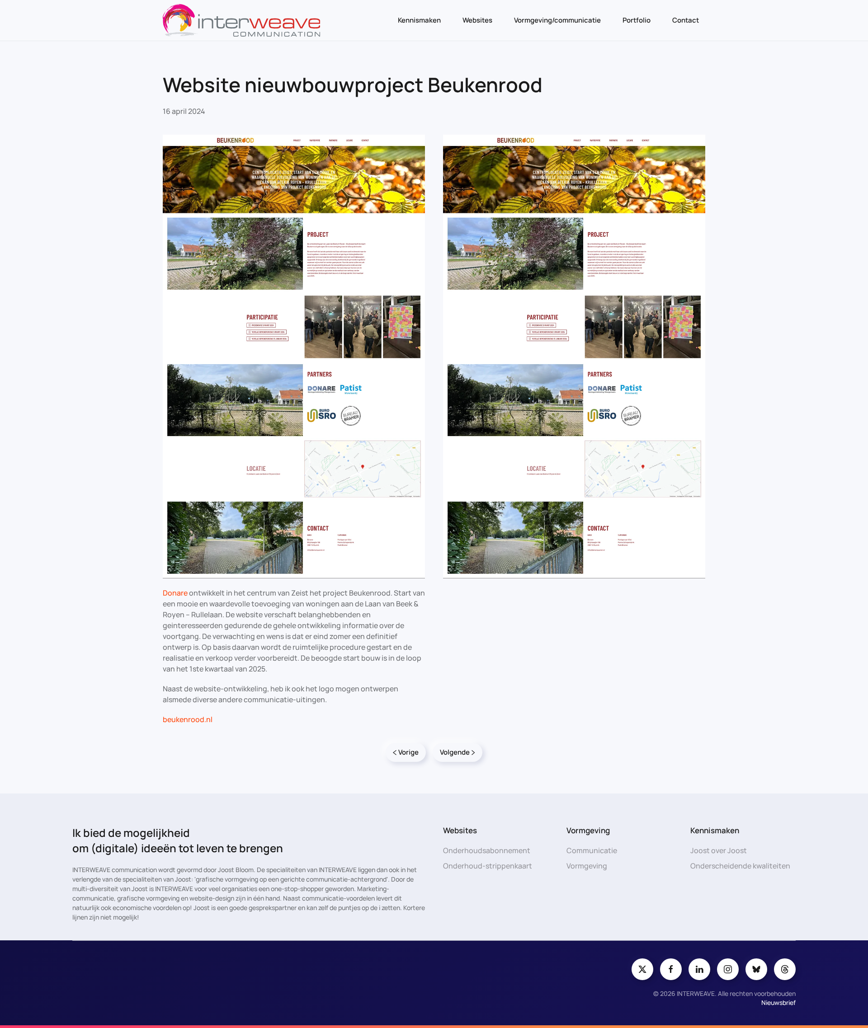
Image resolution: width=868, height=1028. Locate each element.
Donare (175, 593)
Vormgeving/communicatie (557, 20)
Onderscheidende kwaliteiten (740, 866)
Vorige (408, 752)
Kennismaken (419, 20)
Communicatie (591, 850)
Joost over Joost (718, 850)
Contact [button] (685, 20)
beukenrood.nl (187, 719)
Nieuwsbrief (778, 1002)
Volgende (455, 752)
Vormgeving (586, 866)
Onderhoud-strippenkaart (487, 866)
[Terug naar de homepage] (241, 20)
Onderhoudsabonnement (486, 850)
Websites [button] (477, 20)
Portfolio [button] (637, 20)
